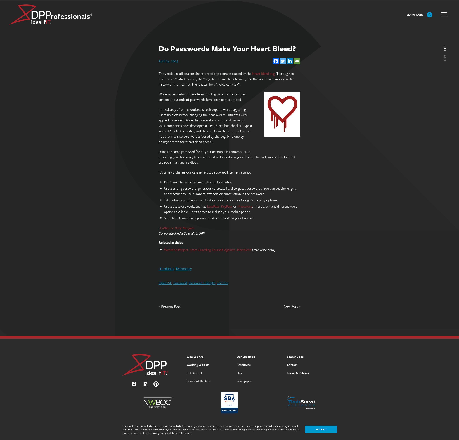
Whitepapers (244, 381)
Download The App (198, 381)
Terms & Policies (298, 373)
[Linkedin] (290, 61)
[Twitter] (283, 61)
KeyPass (226, 206)
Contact (292, 365)
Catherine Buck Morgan (177, 227)
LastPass (213, 206)
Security (222, 282)
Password (180, 282)
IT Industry (166, 268)
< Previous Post (170, 306)
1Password (244, 206)
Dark (445, 58)
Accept (321, 429)
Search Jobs (295, 357)
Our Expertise (246, 357)
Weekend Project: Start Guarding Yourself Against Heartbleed (207, 249)
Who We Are (195, 357)
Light (445, 48)
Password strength (202, 282)
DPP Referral (194, 373)
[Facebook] (276, 61)
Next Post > (292, 306)
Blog (239, 373)
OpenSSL (165, 282)
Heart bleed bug (263, 73)
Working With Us (197, 365)
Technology (184, 268)
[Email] (297, 61)
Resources (244, 365)
